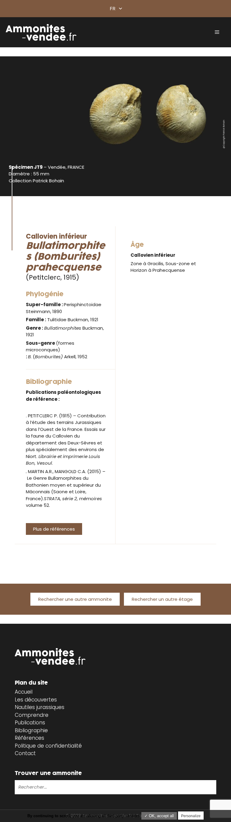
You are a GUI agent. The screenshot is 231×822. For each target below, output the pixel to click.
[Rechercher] (113, 787)
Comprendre (31, 715)
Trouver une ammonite (48, 773)
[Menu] (217, 32)
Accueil (23, 691)
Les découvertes (36, 699)
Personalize (191, 816)
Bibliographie (31, 730)
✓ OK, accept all (159, 816)
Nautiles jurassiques (39, 707)
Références (29, 738)
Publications (30, 722)
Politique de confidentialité (48, 745)
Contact (25, 753)
